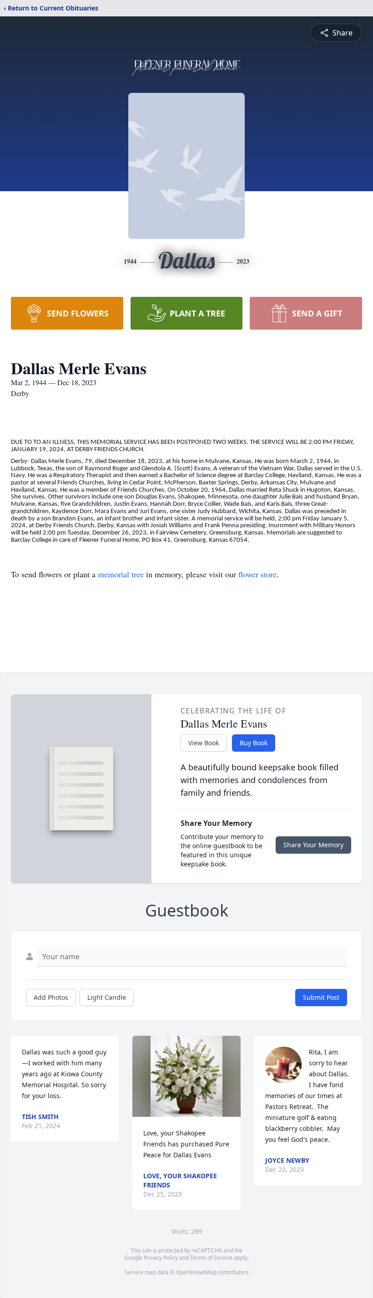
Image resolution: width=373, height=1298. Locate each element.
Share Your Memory (313, 844)
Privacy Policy (161, 1258)
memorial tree (121, 574)
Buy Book (253, 742)
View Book (203, 742)
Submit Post (321, 997)
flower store (257, 574)
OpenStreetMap (196, 1272)
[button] (186, 1076)
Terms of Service (211, 1258)
